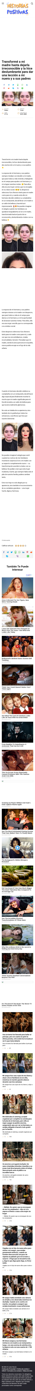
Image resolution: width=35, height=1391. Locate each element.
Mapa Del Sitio (27, 1371)
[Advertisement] (17, 40)
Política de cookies (23, 1369)
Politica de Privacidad (9, 1369)
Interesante (8, 102)
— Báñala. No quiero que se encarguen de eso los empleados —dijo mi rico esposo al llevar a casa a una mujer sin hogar (17, 1210)
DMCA (4, 1371)
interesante (6, 540)
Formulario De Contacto (14, 1371)
